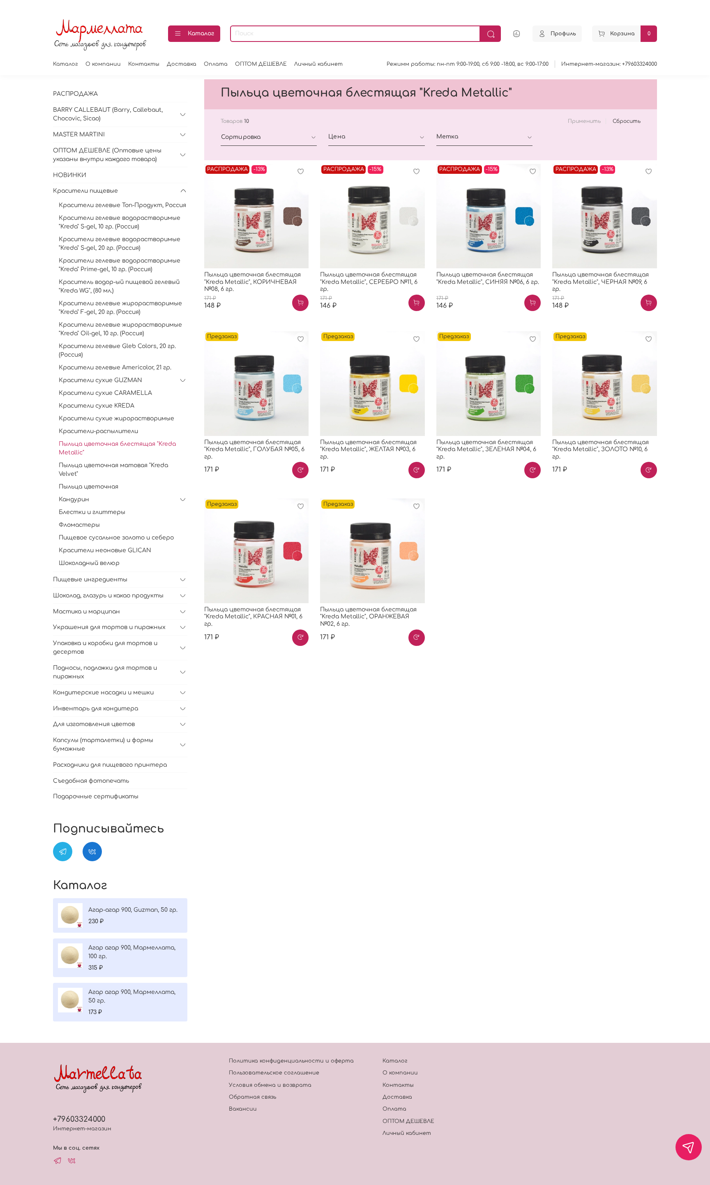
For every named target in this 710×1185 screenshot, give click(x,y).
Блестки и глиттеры (92, 512)
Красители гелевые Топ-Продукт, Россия (122, 205)
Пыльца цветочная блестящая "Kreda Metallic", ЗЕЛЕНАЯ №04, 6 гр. (486, 449)
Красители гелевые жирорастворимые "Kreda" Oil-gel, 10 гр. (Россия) (120, 329)
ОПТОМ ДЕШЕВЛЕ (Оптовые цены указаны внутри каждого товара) (107, 155)
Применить (584, 121)
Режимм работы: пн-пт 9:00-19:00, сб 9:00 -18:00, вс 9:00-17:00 (468, 64)
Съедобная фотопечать (91, 781)
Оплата (216, 64)
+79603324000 (79, 1119)
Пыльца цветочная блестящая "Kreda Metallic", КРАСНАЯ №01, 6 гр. (253, 616)
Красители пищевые (85, 191)
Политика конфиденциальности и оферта (291, 1061)
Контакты (143, 64)
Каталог (201, 33)
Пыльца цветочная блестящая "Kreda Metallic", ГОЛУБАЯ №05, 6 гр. (254, 449)
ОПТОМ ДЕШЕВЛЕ (261, 64)
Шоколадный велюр (89, 563)
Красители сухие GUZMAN (100, 380)
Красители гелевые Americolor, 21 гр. (115, 367)
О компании (103, 64)
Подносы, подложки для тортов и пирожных (105, 672)
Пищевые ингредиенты (90, 579)
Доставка (181, 64)
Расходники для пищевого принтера (110, 765)
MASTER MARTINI (79, 134)
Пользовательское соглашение (274, 1073)
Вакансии (243, 1109)
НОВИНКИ (69, 175)
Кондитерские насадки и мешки (103, 692)
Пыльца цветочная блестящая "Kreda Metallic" (117, 448)
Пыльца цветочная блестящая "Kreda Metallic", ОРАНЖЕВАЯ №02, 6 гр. (368, 616)
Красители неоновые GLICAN (105, 550)
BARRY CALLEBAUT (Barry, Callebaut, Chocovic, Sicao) (108, 114)
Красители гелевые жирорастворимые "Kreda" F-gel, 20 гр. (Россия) (120, 307)
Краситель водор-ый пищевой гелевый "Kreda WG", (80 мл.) (119, 286)
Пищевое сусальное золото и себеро (116, 538)
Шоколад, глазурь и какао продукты (108, 595)
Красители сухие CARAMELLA (105, 393)
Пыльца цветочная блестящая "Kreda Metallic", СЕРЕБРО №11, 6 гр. (368, 282)
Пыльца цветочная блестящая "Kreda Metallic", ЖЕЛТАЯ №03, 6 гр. (368, 449)
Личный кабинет (318, 64)
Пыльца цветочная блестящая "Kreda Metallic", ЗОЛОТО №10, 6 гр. (600, 449)
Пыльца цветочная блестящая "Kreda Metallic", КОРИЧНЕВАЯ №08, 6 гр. (252, 282)
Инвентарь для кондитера (95, 708)
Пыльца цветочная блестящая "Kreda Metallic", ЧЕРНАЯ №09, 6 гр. (600, 282)
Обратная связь (252, 1097)
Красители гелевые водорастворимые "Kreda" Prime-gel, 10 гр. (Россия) (119, 265)
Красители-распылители (98, 431)
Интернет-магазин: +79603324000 (609, 64)
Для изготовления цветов (94, 724)
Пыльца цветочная (88, 487)
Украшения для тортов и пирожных (109, 627)
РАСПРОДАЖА (75, 94)
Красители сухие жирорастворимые (116, 418)
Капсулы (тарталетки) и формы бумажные (103, 744)
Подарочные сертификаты (95, 796)
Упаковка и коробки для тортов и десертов (105, 647)
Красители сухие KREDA (96, 406)
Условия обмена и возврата (270, 1085)
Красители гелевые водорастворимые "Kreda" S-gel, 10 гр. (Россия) (119, 222)
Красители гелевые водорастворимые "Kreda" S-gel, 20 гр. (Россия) (119, 243)
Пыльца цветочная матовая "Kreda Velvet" (113, 469)
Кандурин (74, 499)
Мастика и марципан (86, 612)
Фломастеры (79, 525)
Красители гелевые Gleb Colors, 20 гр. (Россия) (117, 350)
